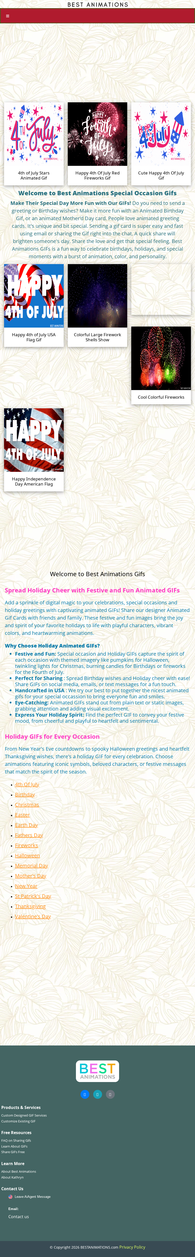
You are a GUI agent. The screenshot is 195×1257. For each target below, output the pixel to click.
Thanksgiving (30, 906)
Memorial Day (31, 865)
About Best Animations (18, 1171)
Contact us (18, 1216)
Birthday (25, 794)
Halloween (27, 855)
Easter (22, 814)
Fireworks (26, 845)
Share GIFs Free (13, 1152)
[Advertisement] (97, 60)
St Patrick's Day (33, 896)
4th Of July (27, 784)
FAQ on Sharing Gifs (16, 1140)
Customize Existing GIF (18, 1121)
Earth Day (26, 824)
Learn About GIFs (14, 1146)
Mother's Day (30, 875)
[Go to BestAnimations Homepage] (97, 4)
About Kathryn (12, 1177)
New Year (26, 885)
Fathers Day (29, 835)
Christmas (27, 804)
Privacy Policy (132, 1247)
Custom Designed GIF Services (24, 1115)
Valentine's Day (33, 916)
